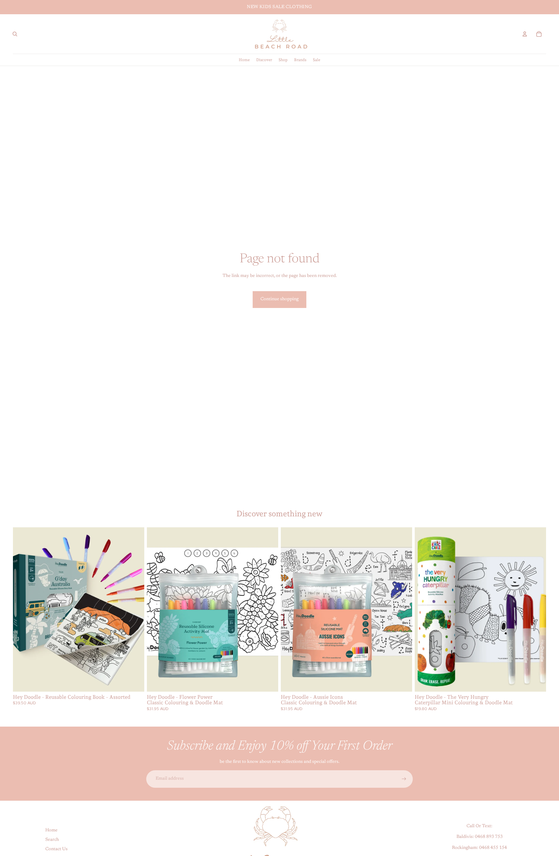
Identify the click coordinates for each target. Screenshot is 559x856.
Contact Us (56, 849)
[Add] (268, 681)
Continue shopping (279, 299)
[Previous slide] (22, 609)
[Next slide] (134, 609)
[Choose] (134, 681)
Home (51, 830)
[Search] (15, 34)
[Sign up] (404, 779)
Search (52, 840)
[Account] (525, 34)
